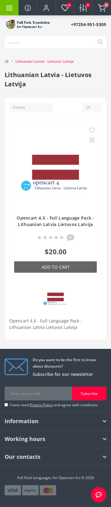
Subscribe (89, 393)
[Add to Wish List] (92, 130)
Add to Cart (56, 267)
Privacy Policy (41, 405)
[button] (46, 7)
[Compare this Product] (92, 140)
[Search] (99, 42)
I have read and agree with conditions (54, 405)
